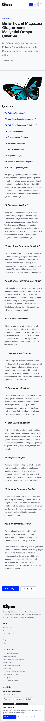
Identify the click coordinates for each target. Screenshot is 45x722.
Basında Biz (7, 668)
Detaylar (33, 717)
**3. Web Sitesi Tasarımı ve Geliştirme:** (20, 125)
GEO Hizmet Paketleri (10, 681)
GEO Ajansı (7, 678)
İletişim (5, 643)
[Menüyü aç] (40, 4)
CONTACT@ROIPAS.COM (12, 691)
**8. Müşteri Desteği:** (13, 156)
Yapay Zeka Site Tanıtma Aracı (13, 659)
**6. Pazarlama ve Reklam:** (15, 143)
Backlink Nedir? (8, 662)
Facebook (7, 699)
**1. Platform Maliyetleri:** (14, 113)
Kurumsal (6, 637)
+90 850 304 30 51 (9, 694)
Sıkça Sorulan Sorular (10, 674)
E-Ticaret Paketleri (9, 634)
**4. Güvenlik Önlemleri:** (14, 131)
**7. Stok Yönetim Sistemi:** (15, 149)
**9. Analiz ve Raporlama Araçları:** (18, 162)
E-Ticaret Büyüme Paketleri (12, 665)
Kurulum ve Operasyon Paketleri (14, 671)
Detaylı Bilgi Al (10, 589)
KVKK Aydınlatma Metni (11, 653)
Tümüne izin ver (9, 717)
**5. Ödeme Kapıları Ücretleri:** (17, 137)
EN (35, 4)
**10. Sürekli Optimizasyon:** (16, 168)
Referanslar (7, 631)
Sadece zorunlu (23, 717)
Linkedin (29, 699)
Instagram (18, 699)
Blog (4, 640)
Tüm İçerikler (28, 589)
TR (31, 4)
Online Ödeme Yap (9, 656)
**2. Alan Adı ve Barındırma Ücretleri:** (20, 119)
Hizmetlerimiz (7, 628)
